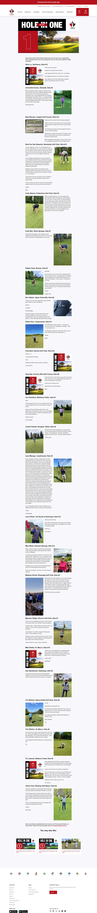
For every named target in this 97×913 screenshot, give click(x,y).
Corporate (12, 885)
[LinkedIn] (62, 911)
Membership (28, 12)
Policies (30, 887)
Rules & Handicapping (47, 12)
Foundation (11, 892)
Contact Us (11, 887)
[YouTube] (65, 911)
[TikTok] (59, 911)
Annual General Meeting (33, 892)
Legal (29, 885)
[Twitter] (56, 911)
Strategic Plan (31, 894)
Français (86, 6)
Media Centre (12, 898)
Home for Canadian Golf (57, 6)
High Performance (59, 12)
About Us (11, 890)
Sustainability (12, 904)
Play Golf (20, 12)
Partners (11, 894)
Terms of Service (31, 890)
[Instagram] (53, 911)
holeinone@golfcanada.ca (59, 825)
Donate (79, 6)
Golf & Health (12, 902)
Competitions (36, 12)
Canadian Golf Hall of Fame (43, 6)
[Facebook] (50, 911)
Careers (11, 896)
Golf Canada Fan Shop (70, 6)
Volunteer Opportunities (14, 900)
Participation (70, 12)
